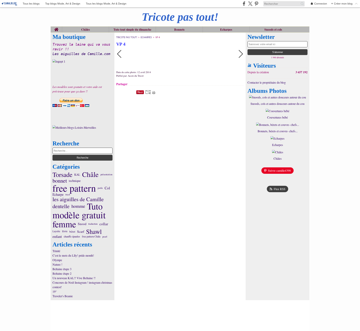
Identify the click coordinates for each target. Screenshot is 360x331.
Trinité (56, 251)
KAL (77, 174)
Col (107, 188)
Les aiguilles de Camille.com (81, 54)
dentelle (61, 206)
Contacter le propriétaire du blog (267, 82)
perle (100, 188)
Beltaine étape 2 (61, 273)
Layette (56, 231)
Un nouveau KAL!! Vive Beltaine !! (73, 278)
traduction (93, 224)
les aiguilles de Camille (78, 199)
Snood (82, 223)
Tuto (95, 206)
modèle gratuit (79, 215)
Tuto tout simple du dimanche (132, 29)
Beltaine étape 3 (61, 269)
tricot (67, 194)
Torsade (62, 174)
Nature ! (57, 264)
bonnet (59, 180)
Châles (85, 29)
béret (72, 231)
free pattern (74, 188)
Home (56, 28)
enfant (57, 236)
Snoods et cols (273, 29)
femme (64, 224)
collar (103, 224)
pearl (104, 236)
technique (75, 180)
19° (54, 291)
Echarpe (58, 194)
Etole (65, 231)
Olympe (57, 260)
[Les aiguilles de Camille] (82, 61)
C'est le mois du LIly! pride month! (73, 255)
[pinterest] (256, 4)
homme (78, 206)
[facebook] (244, 4)
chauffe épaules (72, 236)
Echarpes (226, 29)
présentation (106, 174)
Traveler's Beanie (62, 296)
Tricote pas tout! (126, 37)
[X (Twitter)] (250, 4)
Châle (90, 174)
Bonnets (179, 29)
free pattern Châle (91, 236)
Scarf (80, 231)
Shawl (94, 231)
